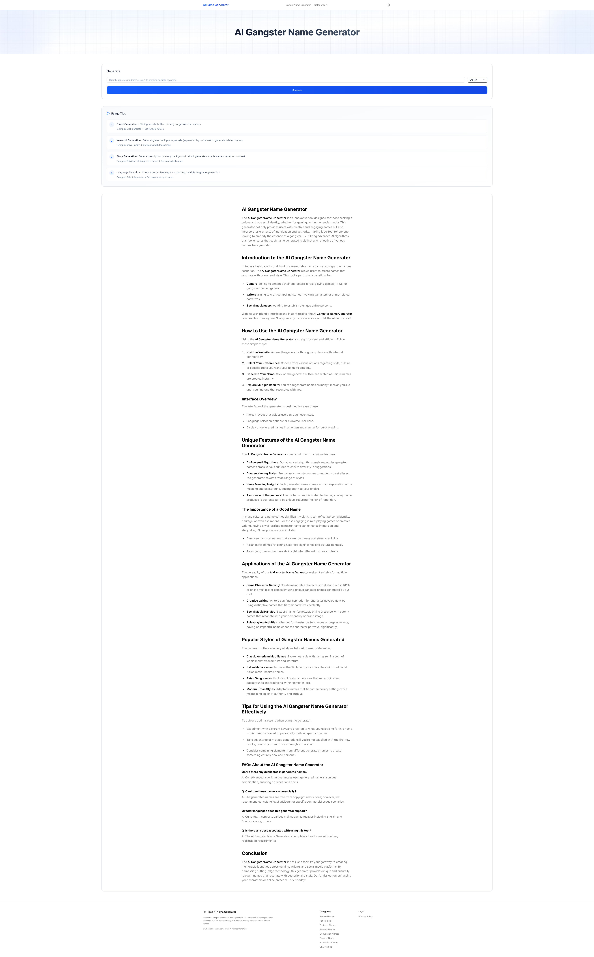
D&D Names (326, 946)
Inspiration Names (329, 942)
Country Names (327, 938)
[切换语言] (388, 5)
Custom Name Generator (298, 5)
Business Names (328, 925)
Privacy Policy (365, 916)
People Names (327, 916)
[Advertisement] (49, 85)
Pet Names (325, 920)
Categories (319, 5)
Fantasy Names (327, 929)
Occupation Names (329, 933)
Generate (297, 90)
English (473, 79)
